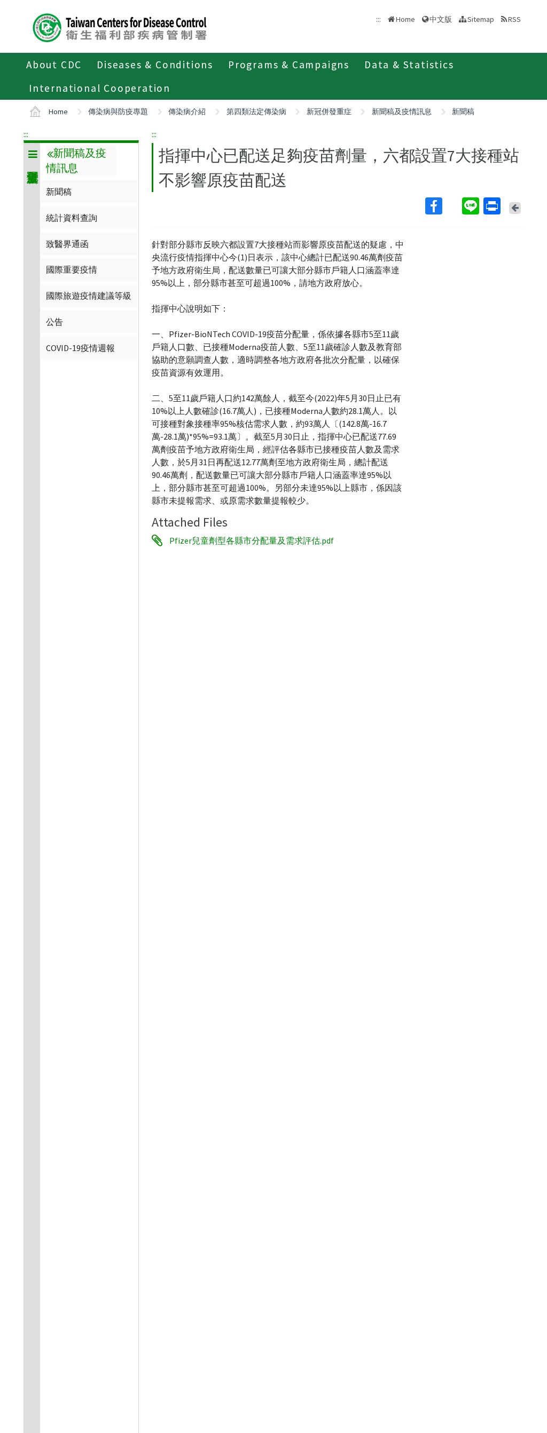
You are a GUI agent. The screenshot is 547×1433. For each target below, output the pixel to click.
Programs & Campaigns (288, 64)
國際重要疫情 (71, 269)
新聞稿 (463, 111)
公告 (54, 321)
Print (493, 205)
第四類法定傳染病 (256, 111)
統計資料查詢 (71, 217)
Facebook (442, 205)
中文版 (440, 18)
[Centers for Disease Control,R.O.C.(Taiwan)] (120, 26)
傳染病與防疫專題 (118, 111)
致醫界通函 (67, 243)
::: (26, 134)
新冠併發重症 (329, 111)
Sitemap (480, 19)
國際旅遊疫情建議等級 (88, 295)
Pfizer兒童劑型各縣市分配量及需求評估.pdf (251, 540)
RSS (514, 19)
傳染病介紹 (187, 111)
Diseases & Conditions (155, 64)
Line (471, 205)
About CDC (54, 64)
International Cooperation (99, 88)
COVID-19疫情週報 (80, 348)
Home (405, 19)
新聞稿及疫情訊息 (402, 111)
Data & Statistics (409, 64)
